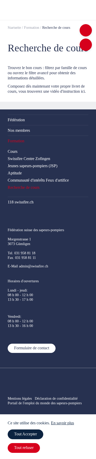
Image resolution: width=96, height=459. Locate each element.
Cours (12, 151)
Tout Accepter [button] (25, 434)
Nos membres (19, 130)
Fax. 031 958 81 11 (22, 258)
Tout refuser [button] (24, 447)
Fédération (16, 120)
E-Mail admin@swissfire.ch (28, 266)
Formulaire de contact (31, 348)
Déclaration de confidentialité (59, 398)
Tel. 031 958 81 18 (21, 253)
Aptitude (15, 173)
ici (83, 91)
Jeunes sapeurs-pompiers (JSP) (32, 166)
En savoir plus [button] (62, 423)
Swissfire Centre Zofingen (29, 158)
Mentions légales (20, 398)
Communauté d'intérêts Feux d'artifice (38, 180)
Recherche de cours (23, 187)
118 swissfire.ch (21, 202)
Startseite (14, 28)
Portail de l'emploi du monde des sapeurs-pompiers (45, 403)
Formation (31, 28)
